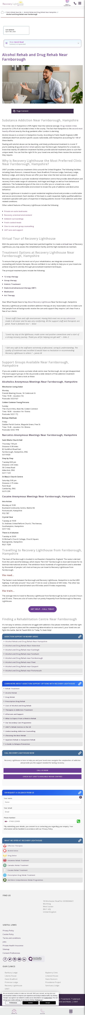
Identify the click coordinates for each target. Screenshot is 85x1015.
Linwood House (51, 976)
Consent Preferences (11, 953)
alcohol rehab (28, 147)
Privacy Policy (8, 930)
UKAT (7, 989)
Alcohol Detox (13, 851)
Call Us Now (42, 770)
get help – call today (42, 609)
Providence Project (53, 982)
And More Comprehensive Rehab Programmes (25, 880)
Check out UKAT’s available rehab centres (42, 776)
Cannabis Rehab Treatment (18, 865)
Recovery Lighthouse (13, 985)
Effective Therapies (15, 846)
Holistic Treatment (12, 284)
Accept (48, 1003)
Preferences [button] (38, 1000)
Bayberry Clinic (51, 972)
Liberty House (10, 976)
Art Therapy (9, 295)
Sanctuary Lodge (52, 985)
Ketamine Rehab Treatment (18, 860)
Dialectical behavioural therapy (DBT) (20, 288)
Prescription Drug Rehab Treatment (21, 875)
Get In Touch (21, 630)
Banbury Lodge (11, 972)
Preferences (13, 1003)
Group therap (10, 280)
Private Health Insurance (13, 945)
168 (76, 138)
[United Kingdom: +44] (6, 821)
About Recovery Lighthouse (39, 302)
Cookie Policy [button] (48, 998)
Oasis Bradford (11, 979)
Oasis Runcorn (51, 979)
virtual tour (67, 244)
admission (70, 318)
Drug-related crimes (68, 126)
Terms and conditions (12, 938)
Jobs (4, 942)
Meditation (9, 292)
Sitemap (6, 949)
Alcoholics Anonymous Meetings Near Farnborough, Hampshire (40, 381)
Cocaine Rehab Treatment (18, 870)
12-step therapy (11, 277)
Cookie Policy (8, 934)
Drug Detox (12, 855)
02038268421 (68, 901)
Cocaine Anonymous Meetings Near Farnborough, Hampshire (38, 496)
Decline (30, 1003)
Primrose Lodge (11, 982)
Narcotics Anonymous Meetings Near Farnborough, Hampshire (39, 435)
